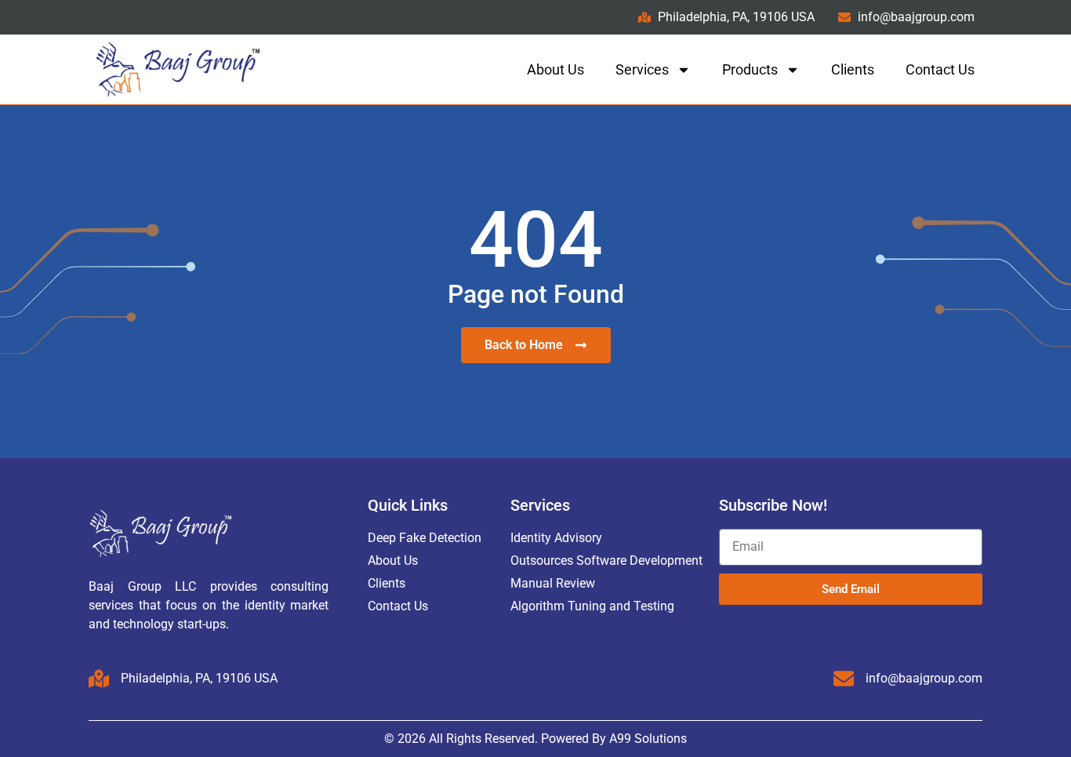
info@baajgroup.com (924, 678)
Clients (852, 69)
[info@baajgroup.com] (843, 678)
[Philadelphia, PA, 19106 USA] (99, 678)
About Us (555, 69)
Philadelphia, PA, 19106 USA (199, 678)
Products (750, 69)
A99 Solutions (648, 738)
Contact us (940, 69)
